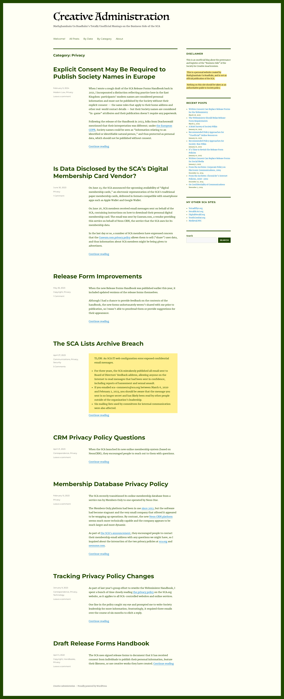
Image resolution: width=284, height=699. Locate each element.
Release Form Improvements (97, 276)
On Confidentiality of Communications (207, 184)
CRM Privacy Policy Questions (99, 437)
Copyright (58, 292)
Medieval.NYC (195, 221)
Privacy (69, 92)
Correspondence (61, 453)
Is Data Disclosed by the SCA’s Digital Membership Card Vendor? (110, 172)
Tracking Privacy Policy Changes (103, 576)
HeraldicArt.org (196, 211)
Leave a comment (62, 96)
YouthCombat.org (197, 217)
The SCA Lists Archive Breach (98, 343)
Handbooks (69, 659)
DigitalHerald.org (197, 214)
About (119, 38)
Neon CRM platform (161, 516)
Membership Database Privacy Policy (110, 484)
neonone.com (97, 545)
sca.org (163, 541)
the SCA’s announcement (115, 533)
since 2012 (148, 508)
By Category (104, 38)
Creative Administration (64, 686)
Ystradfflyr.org (196, 208)
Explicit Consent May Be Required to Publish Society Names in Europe (109, 73)
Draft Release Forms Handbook (101, 643)
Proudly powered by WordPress (92, 686)
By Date (88, 38)
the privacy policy (143, 592)
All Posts (74, 38)
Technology (58, 595)
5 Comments (59, 366)
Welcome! (59, 38)
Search (189, 236)
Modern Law (59, 92)
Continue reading (99, 146)
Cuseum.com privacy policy (114, 237)
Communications (61, 359)
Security (57, 362)
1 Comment (58, 196)
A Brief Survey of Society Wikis (203, 126)
